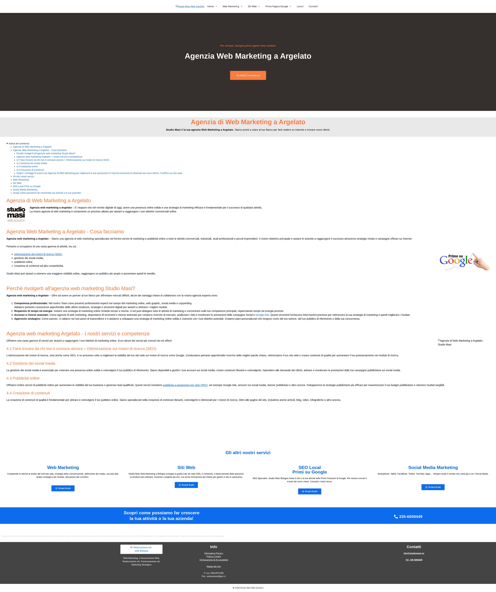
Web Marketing (231, 6)
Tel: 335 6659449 (414, 560)
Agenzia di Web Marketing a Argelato (32, 146)
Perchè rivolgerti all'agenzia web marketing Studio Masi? (45, 153)
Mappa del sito (214, 566)
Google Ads (262, 314)
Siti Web (252, 6)
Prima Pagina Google (276, 6)
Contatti (313, 6)
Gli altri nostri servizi (23, 176)
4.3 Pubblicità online (27, 166)
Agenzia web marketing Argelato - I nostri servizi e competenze (49, 156)
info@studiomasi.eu (414, 553)
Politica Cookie (213, 556)
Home (210, 6)
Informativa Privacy (213, 553)
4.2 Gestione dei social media (31, 163)
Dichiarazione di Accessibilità (214, 560)
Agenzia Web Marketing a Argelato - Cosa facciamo (40, 150)
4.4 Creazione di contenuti (30, 170)
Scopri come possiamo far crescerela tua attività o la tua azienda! (47, 193)
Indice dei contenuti (19, 143)
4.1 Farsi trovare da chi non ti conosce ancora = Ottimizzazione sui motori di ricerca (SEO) (62, 160)
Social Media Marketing (25, 189)
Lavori (300, 6)
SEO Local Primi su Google (27, 186)
